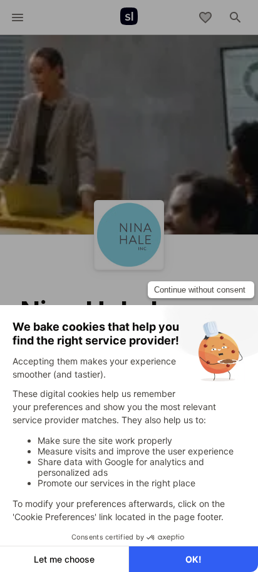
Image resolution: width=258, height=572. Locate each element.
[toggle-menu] (17, 17)
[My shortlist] (205, 17)
